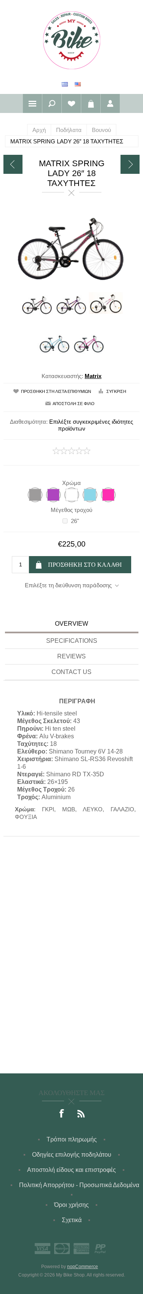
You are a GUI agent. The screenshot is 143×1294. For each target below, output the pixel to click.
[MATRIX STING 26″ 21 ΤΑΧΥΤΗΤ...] (130, 164)
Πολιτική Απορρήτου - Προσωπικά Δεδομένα (79, 1185)
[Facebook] (62, 1114)
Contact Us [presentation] (71, 672)
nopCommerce (82, 1266)
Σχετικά (72, 1220)
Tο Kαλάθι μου (90, 103)
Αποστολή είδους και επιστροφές (71, 1170)
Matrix (93, 376)
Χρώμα (71, 482)
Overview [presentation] (71, 623)
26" (75, 521)
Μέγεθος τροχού (71, 510)
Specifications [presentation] (71, 640)
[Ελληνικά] (65, 84)
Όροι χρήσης (71, 1205)
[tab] (71, 624)
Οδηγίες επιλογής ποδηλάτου (71, 1154)
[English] (78, 84)
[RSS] (81, 1114)
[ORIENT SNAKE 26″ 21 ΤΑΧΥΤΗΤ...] (12, 164)
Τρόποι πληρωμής (72, 1139)
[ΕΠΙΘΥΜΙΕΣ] (71, 103)
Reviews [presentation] (71, 656)
